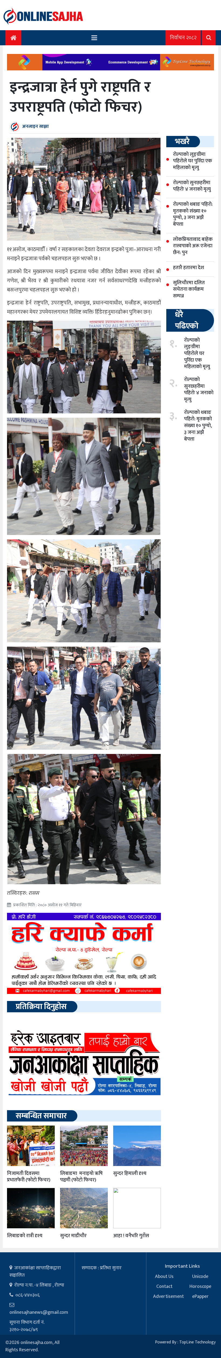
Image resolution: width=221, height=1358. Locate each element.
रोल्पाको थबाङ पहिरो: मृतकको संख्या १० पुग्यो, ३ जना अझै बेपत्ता (198, 425)
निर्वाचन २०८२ (183, 37)
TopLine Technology (197, 1342)
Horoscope (200, 1286)
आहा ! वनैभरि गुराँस (131, 1236)
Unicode (200, 1277)
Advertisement (168, 1296)
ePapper (200, 1296)
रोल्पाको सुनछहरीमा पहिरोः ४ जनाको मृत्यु (198, 389)
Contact (164, 1286)
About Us (164, 1277)
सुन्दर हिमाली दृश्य (129, 1173)
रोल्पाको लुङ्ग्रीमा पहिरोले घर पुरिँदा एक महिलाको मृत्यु (197, 353)
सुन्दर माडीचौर (73, 1236)
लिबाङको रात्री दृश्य (24, 1236)
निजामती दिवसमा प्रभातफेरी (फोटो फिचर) (28, 1176)
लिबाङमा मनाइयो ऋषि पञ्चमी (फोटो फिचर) (81, 1176)
